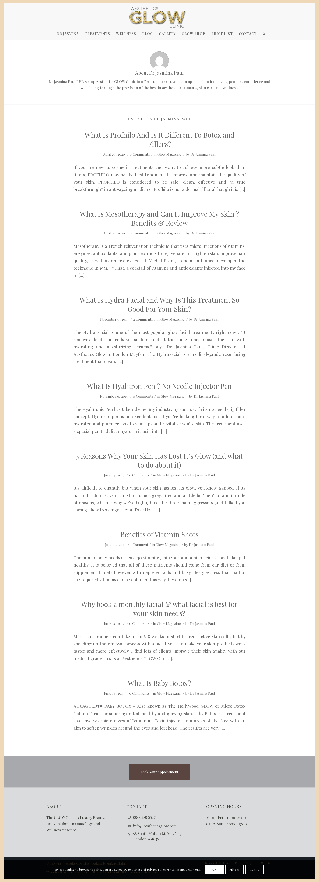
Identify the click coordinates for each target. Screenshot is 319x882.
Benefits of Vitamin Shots (159, 534)
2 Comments (143, 319)
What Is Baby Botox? (159, 683)
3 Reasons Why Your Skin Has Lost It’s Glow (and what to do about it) (159, 460)
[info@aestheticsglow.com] (129, 826)
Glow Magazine (169, 154)
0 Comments (140, 154)
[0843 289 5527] (129, 817)
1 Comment (139, 544)
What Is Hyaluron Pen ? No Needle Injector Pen (159, 386)
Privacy (234, 869)
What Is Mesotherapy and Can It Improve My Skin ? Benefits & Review (159, 218)
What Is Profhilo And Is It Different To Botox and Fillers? (159, 139)
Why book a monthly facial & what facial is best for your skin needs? (159, 608)
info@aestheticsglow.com (155, 825)
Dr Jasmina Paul (203, 154)
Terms (254, 869)
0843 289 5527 (144, 817)
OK (214, 869)
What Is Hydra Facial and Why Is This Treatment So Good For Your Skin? (159, 304)
